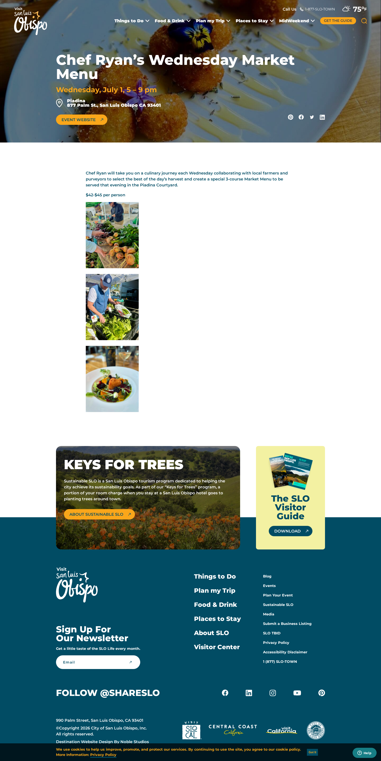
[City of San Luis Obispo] (315, 731)
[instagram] (272, 693)
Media (268, 614)
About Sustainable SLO (96, 514)
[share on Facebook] (301, 117)
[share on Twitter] (311, 117)
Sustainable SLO (278, 605)
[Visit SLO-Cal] (192, 731)
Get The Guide (338, 21)
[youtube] (297, 693)
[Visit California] (281, 731)
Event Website (79, 119)
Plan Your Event (278, 595)
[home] (33, 18)
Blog (267, 576)
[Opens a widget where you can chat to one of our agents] (364, 753)
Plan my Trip (210, 21)
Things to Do (129, 21)
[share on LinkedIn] (322, 117)
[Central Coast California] (233, 731)
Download (287, 531)
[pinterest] (321, 693)
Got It (312, 752)
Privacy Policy (276, 643)
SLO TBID (271, 633)
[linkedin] (249, 693)
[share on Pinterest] (290, 117)
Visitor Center (217, 647)
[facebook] (225, 693)
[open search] (364, 21)
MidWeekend (294, 21)
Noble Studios (134, 741)
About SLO (211, 633)
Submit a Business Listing (287, 624)
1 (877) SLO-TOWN (280, 662)
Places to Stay (252, 21)
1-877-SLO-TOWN (320, 9)
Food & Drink (170, 21)
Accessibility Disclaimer (285, 652)
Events (269, 586)
